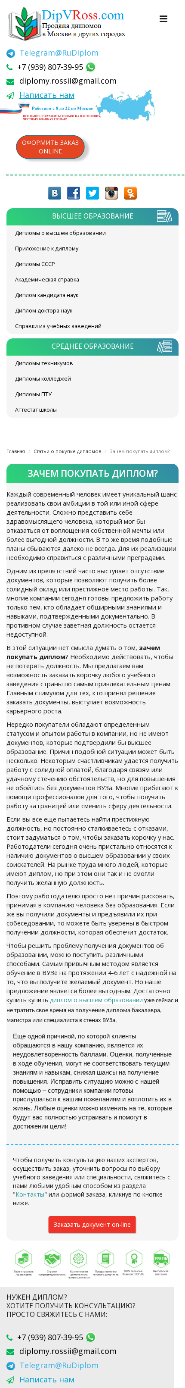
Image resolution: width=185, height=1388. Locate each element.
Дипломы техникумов (44, 363)
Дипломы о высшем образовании (60, 233)
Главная (15, 451)
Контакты (29, 1194)
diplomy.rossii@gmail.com (68, 80)
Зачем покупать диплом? (140, 451)
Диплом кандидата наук (46, 295)
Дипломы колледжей (43, 378)
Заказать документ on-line (92, 1224)
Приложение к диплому (46, 248)
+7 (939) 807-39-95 (51, 67)
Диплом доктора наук (43, 310)
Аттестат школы (36, 409)
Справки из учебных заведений (58, 326)
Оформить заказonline (50, 146)
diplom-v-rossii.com (68, 23)
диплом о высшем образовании (96, 1000)
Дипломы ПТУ (33, 394)
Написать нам (46, 95)
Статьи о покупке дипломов (67, 451)
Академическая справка (47, 279)
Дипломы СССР (35, 264)
